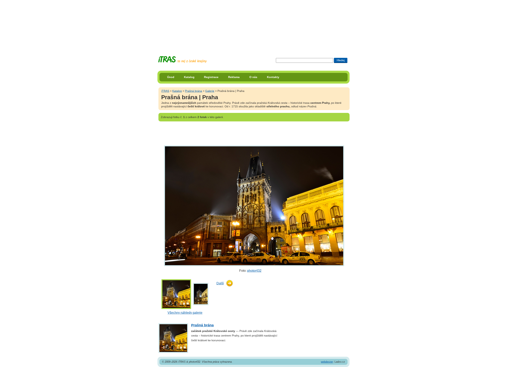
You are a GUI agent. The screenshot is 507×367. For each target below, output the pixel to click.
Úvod (170, 77)
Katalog (189, 77)
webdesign (327, 361)
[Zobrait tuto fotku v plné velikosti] (176, 294)
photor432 (254, 270)
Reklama (234, 77)
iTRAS (165, 90)
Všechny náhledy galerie (185, 312)
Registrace (211, 77)
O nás (253, 77)
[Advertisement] (253, 25)
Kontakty (273, 77)
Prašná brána (193, 90)
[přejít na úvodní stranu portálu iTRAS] (182, 59)
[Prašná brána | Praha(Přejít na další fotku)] (253, 205)
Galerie (209, 90)
